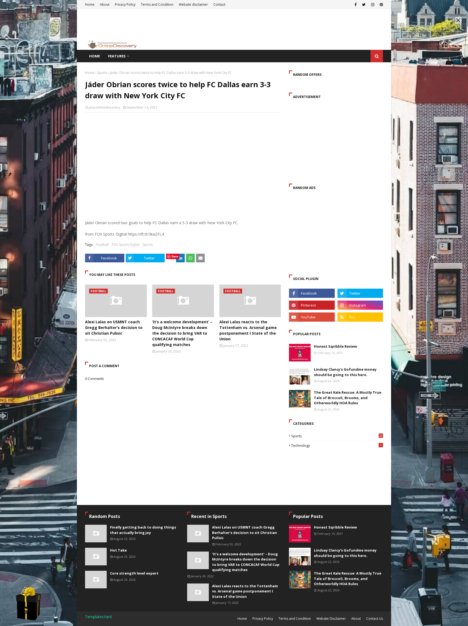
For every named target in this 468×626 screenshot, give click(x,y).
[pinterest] (311, 305)
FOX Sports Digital (125, 244)
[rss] (360, 317)
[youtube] (311, 317)
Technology (336, 445)
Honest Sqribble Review (335, 346)
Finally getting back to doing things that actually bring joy (143, 530)
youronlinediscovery (104, 107)
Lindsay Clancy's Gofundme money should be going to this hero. (345, 372)
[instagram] (360, 305)
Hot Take (118, 550)
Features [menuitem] (117, 56)
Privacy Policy (262, 618)
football (102, 244)
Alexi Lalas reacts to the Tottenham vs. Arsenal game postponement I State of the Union (248, 330)
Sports (102, 72)
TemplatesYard (98, 616)
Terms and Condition (294, 618)
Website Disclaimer (331, 618)
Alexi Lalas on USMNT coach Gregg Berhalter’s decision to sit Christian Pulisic (113, 327)
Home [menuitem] (94, 56)
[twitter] (360, 293)
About (356, 618)
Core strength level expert (134, 573)
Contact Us (374, 618)
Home (90, 72)
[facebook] (311, 293)
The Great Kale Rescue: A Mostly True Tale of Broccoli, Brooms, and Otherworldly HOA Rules (347, 397)
